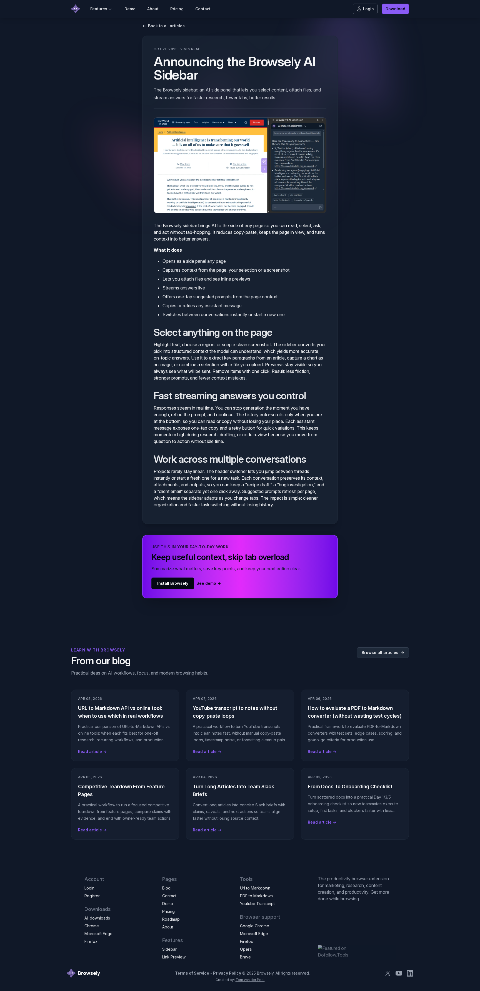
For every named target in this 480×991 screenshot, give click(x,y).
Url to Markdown (255, 888)
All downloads (97, 918)
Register (92, 895)
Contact (203, 8)
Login (368, 8)
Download (395, 8)
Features (98, 8)
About (153, 8)
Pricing (177, 8)
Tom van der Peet (250, 980)
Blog (166, 888)
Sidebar (169, 949)
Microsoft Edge (98, 933)
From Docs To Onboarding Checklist (350, 786)
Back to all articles (163, 25)
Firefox (91, 941)
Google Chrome (254, 925)
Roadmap (171, 919)
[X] (387, 973)
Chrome (91, 925)
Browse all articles (383, 652)
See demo (208, 583)
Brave (245, 957)
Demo (130, 8)
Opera (246, 949)
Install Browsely (172, 583)
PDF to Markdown (256, 895)
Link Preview (174, 957)
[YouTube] (399, 973)
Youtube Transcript (257, 903)
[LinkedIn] (410, 973)
